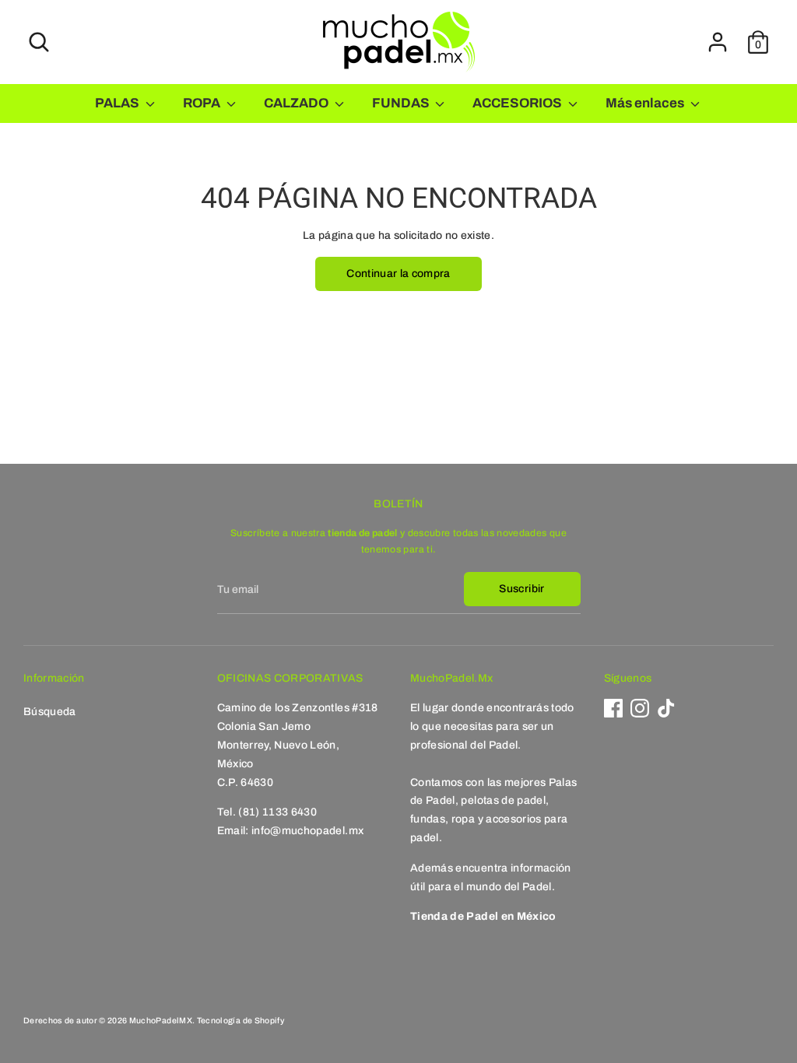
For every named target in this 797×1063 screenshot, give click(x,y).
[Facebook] (613, 708)
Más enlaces (646, 103)
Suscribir (521, 589)
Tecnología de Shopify (240, 1020)
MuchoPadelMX (160, 1020)
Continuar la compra (398, 273)
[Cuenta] (717, 42)
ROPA (203, 103)
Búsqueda (49, 711)
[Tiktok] (666, 708)
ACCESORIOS (518, 103)
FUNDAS (402, 103)
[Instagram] (639, 708)
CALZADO (297, 103)
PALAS (118, 103)
